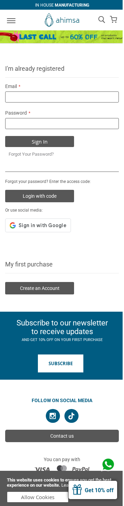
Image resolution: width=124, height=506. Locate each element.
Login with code (39, 196)
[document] (62, 488)
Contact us (62, 436)
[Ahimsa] (62, 20)
